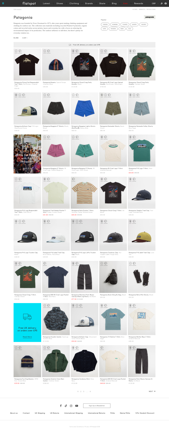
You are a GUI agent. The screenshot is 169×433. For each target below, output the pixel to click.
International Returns (96, 413)
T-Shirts (124, 24)
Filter (16, 38)
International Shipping (73, 413)
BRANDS (142, 9)
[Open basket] (165, 3)
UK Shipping (40, 413)
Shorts (134, 24)
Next (151, 391)
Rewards (138, 3)
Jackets (143, 24)
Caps (104, 28)
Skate (102, 3)
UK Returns (54, 413)
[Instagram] (71, 405)
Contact (26, 413)
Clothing (74, 3)
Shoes (59, 3)
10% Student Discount (144, 413)
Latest (46, 3)
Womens (115, 24)
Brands (89, 3)
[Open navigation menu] (3, 3)
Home (135, 9)
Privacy (87, 426)
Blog (114, 3)
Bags (122, 28)
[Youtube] (76, 405)
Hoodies (113, 28)
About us (14, 413)
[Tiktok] (66, 405)
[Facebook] (61, 405)
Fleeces (105, 24)
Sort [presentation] (24, 38)
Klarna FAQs (125, 413)
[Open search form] (161, 3)
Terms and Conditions (76, 426)
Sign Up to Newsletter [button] (97, 406)
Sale (125, 3)
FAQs (112, 413)
